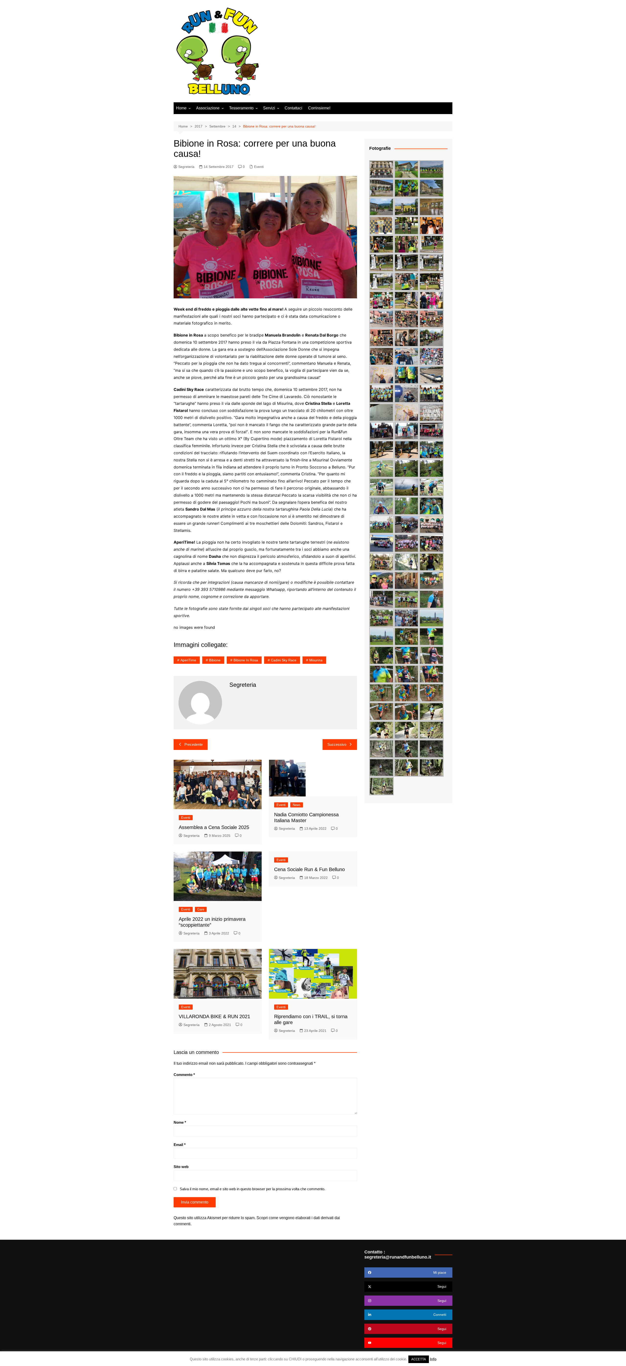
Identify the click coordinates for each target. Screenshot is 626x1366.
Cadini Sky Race (283, 660)
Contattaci (293, 108)
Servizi (269, 108)
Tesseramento (241, 108)
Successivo (336, 744)
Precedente (193, 744)
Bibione (215, 660)
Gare (200, 909)
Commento (184, 1075)
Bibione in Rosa (246, 660)
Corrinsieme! (319, 108)
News (297, 805)
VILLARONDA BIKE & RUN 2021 (214, 1016)
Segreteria (186, 167)
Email (180, 1145)
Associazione (208, 108)
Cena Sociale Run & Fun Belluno (309, 869)
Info (433, 1359)
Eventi (259, 167)
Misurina (316, 660)
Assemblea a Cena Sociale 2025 (214, 827)
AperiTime (188, 660)
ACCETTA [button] (418, 1359)
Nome (180, 1122)
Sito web (181, 1167)
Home (181, 108)
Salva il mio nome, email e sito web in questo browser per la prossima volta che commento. (252, 1189)
